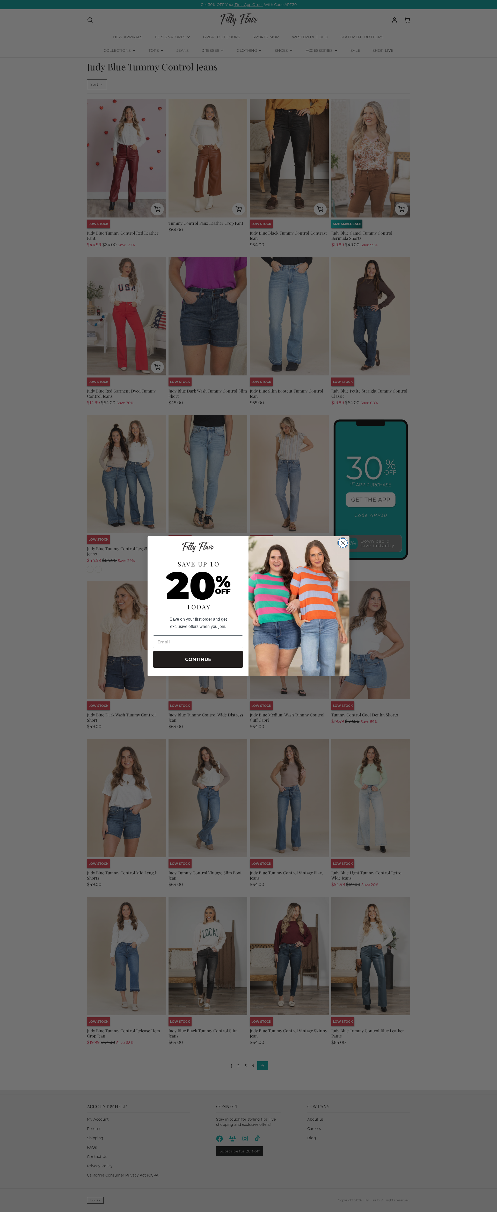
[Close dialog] (342, 542)
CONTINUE (198, 659)
